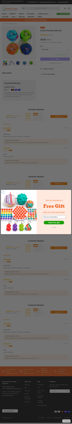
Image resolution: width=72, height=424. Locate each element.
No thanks (54, 227)
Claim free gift (54, 223)
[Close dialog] (3, 192)
